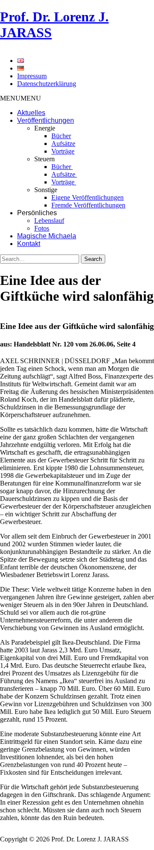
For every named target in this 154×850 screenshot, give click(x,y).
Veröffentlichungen (45, 120)
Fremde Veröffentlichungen (88, 205)
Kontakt (28, 243)
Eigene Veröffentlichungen (87, 197)
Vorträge (62, 151)
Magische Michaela (46, 236)
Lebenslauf (49, 220)
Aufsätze (63, 143)
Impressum (32, 76)
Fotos (41, 228)
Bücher (61, 135)
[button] (20, 98)
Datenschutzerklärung (46, 83)
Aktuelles (31, 112)
